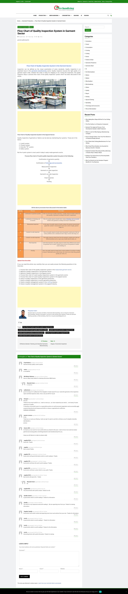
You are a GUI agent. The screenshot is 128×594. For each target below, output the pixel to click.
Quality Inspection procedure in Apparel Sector (61, 330)
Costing (88, 50)
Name (21, 568)
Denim (87, 56)
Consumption (66, 15)
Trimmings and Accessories (93, 105)
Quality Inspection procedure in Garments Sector (31, 332)
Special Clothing (90, 99)
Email (41, 568)
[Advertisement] (49, 53)
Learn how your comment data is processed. (49, 583)
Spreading (88, 102)
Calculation (88, 41)
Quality (31, 27)
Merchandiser (89, 81)
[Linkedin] (21, 322)
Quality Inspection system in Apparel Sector (57, 332)
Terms (103, 1)
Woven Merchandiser (91, 109)
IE (81, 15)
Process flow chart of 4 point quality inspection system (33, 330)
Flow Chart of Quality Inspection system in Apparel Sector (38, 327)
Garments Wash (90, 65)
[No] (126, 592)
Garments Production (23, 27)
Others (87, 87)
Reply (76, 365)
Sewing (87, 96)
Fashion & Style (89, 59)
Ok (100, 591)
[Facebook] (19, 322)
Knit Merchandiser (90, 72)
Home (35, 15)
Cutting (87, 53)
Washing (76, 15)
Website (62, 568)
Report (87, 93)
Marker (87, 75)
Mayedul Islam (22, 36)
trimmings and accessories (54, 163)
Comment (22, 550)
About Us (80, 1)
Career (87, 44)
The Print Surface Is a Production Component (97, 124)
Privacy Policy (108, 1)
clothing (49, 282)
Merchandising (53, 15)
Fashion (86, 15)
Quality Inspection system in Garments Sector (30, 335)
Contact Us (85, 1)
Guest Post (91, 1)
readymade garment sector (63, 269)
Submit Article (97, 1)
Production (42, 15)
